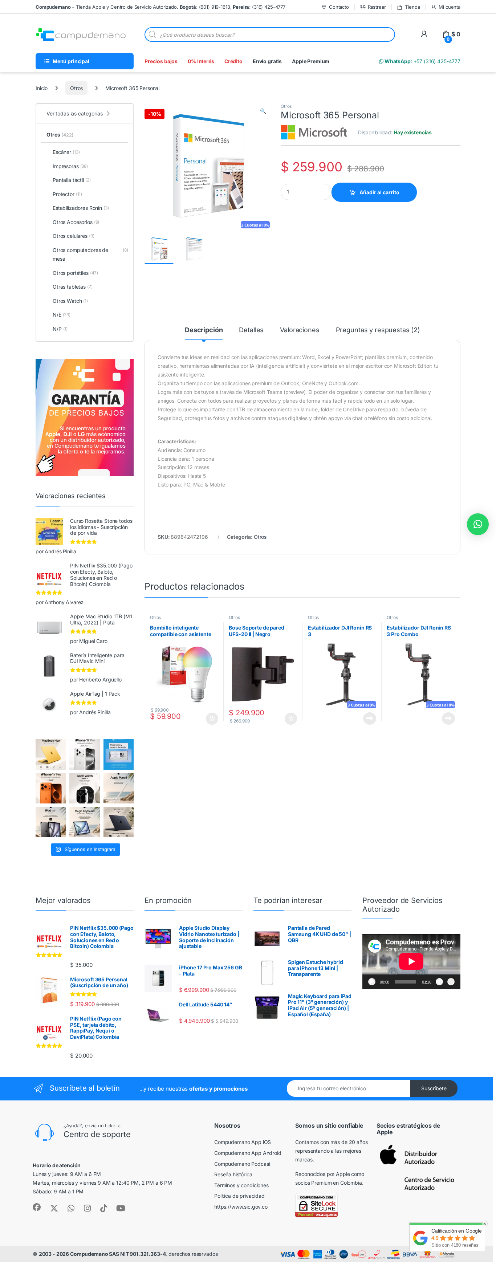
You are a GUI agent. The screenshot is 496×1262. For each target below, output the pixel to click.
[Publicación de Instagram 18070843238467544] (51, 788)
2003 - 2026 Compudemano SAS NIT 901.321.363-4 (102, 1254)
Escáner (66, 152)
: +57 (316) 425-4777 (421, 61)
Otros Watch (70, 301)
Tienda (412, 7)
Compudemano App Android (247, 1153)
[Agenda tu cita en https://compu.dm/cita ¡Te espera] (118, 754)
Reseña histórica (233, 1174)
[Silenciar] (439, 981)
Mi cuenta (449, 7)
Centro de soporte (97, 1134)
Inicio (42, 88)
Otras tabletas (73, 287)
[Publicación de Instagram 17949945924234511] (118, 788)
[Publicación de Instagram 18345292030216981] (84, 822)
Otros (76, 88)
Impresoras (70, 166)
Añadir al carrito (379, 192)
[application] (411, 961)
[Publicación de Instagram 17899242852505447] (118, 822)
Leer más (369, 718)
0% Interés (201, 61)
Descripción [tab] (204, 330)
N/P (60, 329)
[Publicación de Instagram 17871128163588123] (84, 754)
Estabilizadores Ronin (81, 208)
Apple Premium (310, 61)
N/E (61, 315)
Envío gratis (267, 61)
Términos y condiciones (241, 1185)
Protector (67, 194)
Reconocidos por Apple (322, 1174)
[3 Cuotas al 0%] (159, 249)
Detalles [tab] (251, 330)
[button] (263, 111)
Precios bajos (161, 61)
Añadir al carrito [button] (210, 719)
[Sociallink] (37, 1207)
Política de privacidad (239, 1196)
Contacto (339, 7)
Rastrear (377, 7)
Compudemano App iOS (242, 1142)
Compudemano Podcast (242, 1164)
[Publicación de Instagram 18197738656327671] (51, 754)
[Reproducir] (371, 981)
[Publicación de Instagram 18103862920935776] (84, 788)
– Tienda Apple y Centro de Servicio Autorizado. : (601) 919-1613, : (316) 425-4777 (160, 7)
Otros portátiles (75, 273)
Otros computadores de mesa (90, 254)
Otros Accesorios (76, 222)
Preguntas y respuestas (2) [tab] (378, 330)
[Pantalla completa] (451, 981)
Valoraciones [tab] (299, 330)
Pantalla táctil (72, 180)
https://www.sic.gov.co (241, 1207)
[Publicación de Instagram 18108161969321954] (51, 822)
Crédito (233, 61)
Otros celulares (73, 236)
